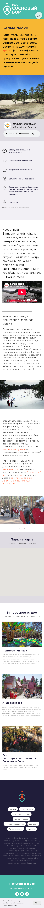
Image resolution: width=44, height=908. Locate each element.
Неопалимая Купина (14, 449)
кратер (7, 50)
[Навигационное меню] (41, 9)
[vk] (27, 895)
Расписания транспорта (15, 824)
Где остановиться (15, 829)
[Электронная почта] (22, 895)
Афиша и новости (21, 819)
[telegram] (17, 895)
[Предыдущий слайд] (2, 510)
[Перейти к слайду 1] (19, 528)
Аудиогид (31, 829)
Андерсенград (10, 469)
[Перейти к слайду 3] (24, 528)
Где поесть (33, 824)
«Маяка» (21, 889)
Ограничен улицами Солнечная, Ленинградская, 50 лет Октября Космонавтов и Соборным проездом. (23, 190)
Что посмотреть (27, 809)
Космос (20, 475)
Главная (13, 809)
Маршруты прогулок (21, 814)
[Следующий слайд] (41, 510)
